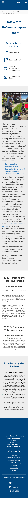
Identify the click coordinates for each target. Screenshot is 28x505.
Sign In (14, 470)
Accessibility (14, 468)
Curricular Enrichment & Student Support (15, 170)
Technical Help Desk (14, 460)
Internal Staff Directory (14, 463)
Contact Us (14, 455)
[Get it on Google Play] (14, 486)
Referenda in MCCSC (14, 11)
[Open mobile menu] (3, 2)
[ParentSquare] (14, 483)
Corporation (5, 11)
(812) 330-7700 (16, 446)
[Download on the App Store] (14, 491)
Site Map (14, 465)
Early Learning (11, 164)
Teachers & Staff (11, 166)
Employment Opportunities (14, 457)
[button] (19, 2)
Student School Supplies (15, 174)
